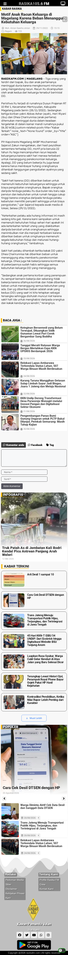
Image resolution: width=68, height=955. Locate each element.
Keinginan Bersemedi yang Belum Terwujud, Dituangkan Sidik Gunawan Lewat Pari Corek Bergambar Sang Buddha (41, 332)
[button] (64, 19)
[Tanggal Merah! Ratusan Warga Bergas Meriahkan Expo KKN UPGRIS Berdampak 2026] (10, 351)
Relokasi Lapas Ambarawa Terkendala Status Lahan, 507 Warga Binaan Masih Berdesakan (41, 365)
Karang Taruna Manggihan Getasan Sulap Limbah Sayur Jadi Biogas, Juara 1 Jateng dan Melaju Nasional (43, 383)
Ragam (8, 31)
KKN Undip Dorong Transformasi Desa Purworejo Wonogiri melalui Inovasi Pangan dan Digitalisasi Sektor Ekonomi (41, 402)
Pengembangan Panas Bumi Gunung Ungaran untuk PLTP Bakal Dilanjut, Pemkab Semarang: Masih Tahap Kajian (42, 420)
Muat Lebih (36, 718)
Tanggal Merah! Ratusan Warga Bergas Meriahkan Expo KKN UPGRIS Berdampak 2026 (40, 348)
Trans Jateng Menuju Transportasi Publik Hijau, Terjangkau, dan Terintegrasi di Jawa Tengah (42, 825)
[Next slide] (64, 798)
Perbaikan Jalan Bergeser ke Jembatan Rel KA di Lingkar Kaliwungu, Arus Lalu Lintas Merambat (33, 551)
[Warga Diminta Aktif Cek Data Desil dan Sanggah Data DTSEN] (10, 811)
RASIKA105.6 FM (34, 4)
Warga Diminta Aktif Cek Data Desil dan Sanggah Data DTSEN (42, 806)
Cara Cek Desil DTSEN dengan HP (31, 788)
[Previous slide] (4, 798)
